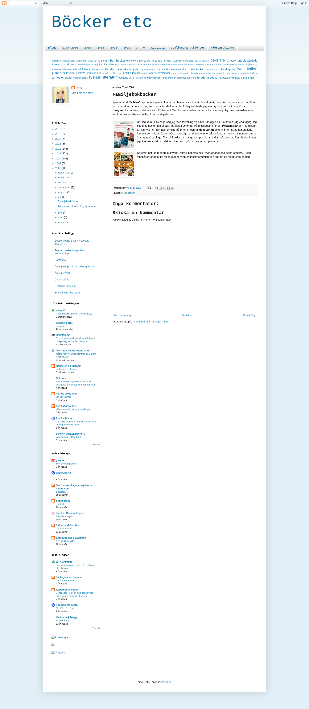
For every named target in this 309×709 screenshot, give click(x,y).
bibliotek (131, 60)
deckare (217, 60)
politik (179, 73)
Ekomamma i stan (67, 605)
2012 (126, 47)
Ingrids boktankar (66, 393)
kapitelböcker (166, 69)
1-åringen (61, 492)
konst (203, 69)
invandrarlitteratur (62, 69)
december (64, 172)
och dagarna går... (66, 406)
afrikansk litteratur (61, 60)
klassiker (182, 69)
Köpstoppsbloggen (67, 589)
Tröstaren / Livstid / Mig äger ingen (77, 206)
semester (58, 77)
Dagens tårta (62, 279)
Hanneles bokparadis (68, 365)
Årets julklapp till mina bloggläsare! (75, 266)
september (64, 187)
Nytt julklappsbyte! (65, 541)
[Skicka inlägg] (149, 188)
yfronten (61, 460)
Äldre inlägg (249, 315)
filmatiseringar (112, 64)
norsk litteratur (131, 73)
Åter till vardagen (64, 516)
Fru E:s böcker (65, 418)
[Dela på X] (164, 188)
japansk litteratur (149, 69)
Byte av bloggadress (66, 463)
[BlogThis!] (160, 188)
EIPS (58, 476)
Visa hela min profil (82, 93)
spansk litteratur (73, 77)
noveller (144, 73)
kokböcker (194, 69)
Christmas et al (63, 528)
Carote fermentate (65, 580)
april (61, 217)
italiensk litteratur (103, 69)
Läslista (158, 47)
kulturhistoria (213, 69)
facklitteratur (70, 64)
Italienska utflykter (188, 47)
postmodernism (208, 73)
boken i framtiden (173, 60)
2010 (58, 158)
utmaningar (247, 77)
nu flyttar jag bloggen (66, 369)
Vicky (79, 87)
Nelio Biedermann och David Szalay (74, 313)
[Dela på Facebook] (168, 188)
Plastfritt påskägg (65, 608)
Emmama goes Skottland (71, 537)
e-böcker (232, 60)
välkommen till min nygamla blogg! (73, 409)
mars (61, 222)
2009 (58, 163)
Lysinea (60, 326)
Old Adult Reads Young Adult (73, 350)
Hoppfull (60, 504)
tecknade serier (126, 77)
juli (60, 197)
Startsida (187, 315)
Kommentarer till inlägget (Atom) (150, 321)
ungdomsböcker (208, 77)
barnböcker (117, 60)
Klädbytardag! (63, 620)
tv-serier (178, 77)
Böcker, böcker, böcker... (70, 433)
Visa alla (96, 445)
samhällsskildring (249, 73)
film (101, 64)
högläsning (251, 64)
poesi (173, 73)
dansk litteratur (202, 61)
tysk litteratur (190, 77)
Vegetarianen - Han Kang (68, 437)
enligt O (60, 310)
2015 (87, 47)
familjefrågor (84, 64)
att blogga (103, 60)
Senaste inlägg (122, 315)
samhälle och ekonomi (227, 73)
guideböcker (177, 64)
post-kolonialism (191, 73)
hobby (241, 64)
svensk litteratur (102, 77)
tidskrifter (147, 77)
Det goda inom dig (65, 286)
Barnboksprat (64, 322)
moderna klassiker (112, 73)
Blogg (52, 47)
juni (60, 212)
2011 (58, 153)
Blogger (167, 682)
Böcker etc (102, 22)
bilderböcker (144, 60)
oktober (62, 182)
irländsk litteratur (82, 69)
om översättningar (159, 73)
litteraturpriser (228, 69)
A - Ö (140, 47)
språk (85, 77)
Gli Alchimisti (64, 561)
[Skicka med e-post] (156, 188)
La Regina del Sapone (69, 577)
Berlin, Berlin (63, 472)
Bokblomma (63, 335)
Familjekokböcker (68, 201)
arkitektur (92, 61)
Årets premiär (62, 273)
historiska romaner (226, 64)
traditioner (157, 77)
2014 (100, 47)
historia (211, 64)
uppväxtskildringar (229, 77)
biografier (157, 60)
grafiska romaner (161, 64)
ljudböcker (58, 73)
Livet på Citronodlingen (69, 513)
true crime (168, 77)
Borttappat (60, 260)
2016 (58, 129)
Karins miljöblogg (66, 617)
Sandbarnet (63, 500)
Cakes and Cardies (67, 525)
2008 (58, 168)
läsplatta (80, 73)
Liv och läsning (63, 397)
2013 (113, 47)
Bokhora (61, 378)
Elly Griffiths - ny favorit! (68, 292)
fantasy (94, 64)
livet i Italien (247, 69)
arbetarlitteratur (79, 60)
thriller (139, 78)
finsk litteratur (128, 64)
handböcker (189, 64)
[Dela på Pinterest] (172, 188)
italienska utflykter (128, 69)
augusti (62, 192)
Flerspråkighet (222, 47)
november (64, 177)
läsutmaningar (94, 73)
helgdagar (201, 64)
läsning (70, 73)
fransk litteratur (144, 64)
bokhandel (188, 60)
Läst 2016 (70, 47)
